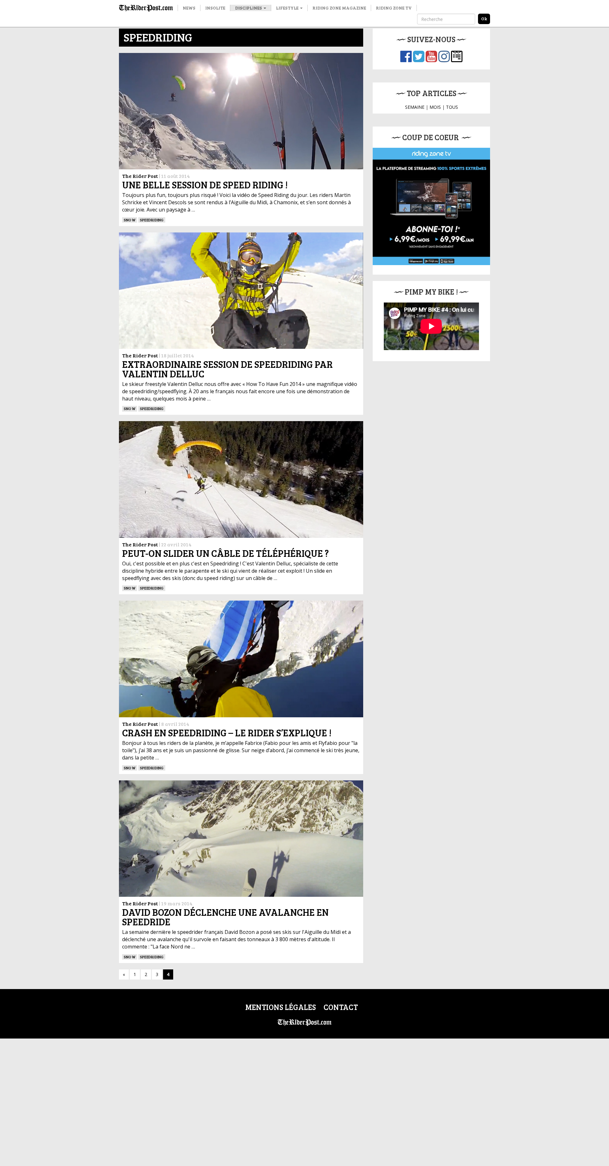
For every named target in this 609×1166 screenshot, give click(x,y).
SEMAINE (414, 107)
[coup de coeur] (431, 206)
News (189, 8)
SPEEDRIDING (152, 219)
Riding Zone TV (394, 8)
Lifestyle (287, 8)
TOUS (452, 107)
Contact (341, 1007)
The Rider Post (140, 176)
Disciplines (249, 8)
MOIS (435, 107)
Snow (129, 219)
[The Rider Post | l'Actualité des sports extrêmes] (146, 8)
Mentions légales (280, 1007)
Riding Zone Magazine (339, 8)
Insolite (215, 8)
